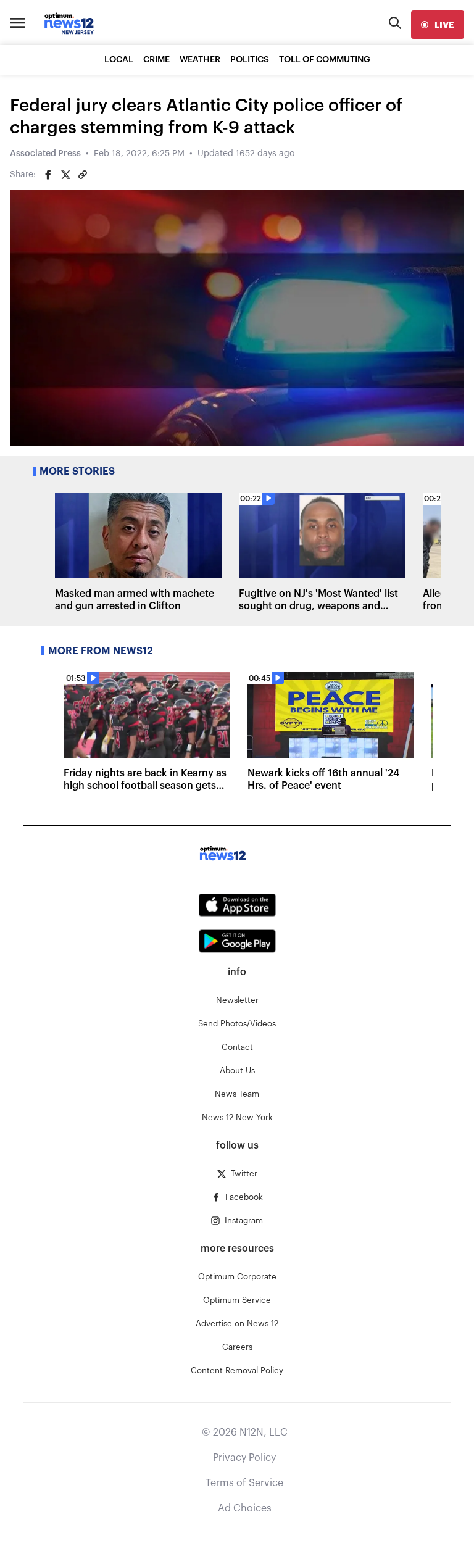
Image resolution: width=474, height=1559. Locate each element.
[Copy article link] (83, 175)
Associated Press (45, 153)
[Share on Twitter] (65, 175)
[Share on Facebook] (48, 175)
